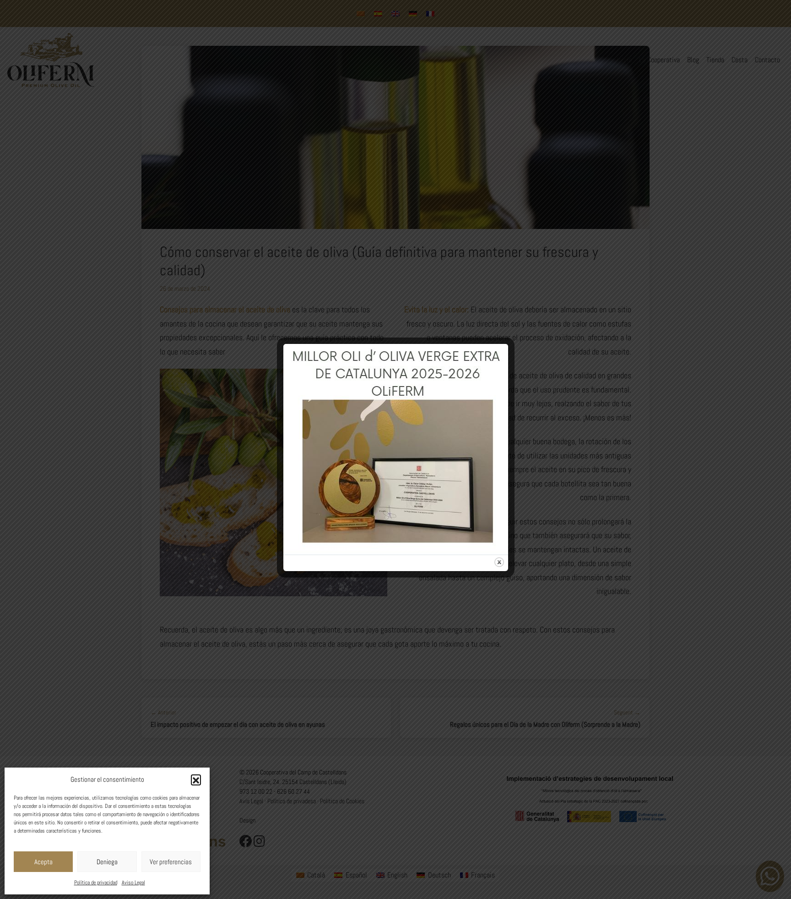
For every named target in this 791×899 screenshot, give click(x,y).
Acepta (43, 861)
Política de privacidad (95, 882)
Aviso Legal (133, 882)
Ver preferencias (171, 861)
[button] (195, 779)
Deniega (107, 861)
